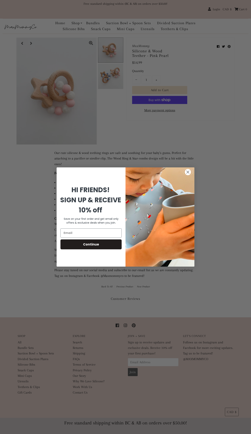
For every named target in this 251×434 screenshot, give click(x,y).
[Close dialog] (188, 172)
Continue (91, 244)
